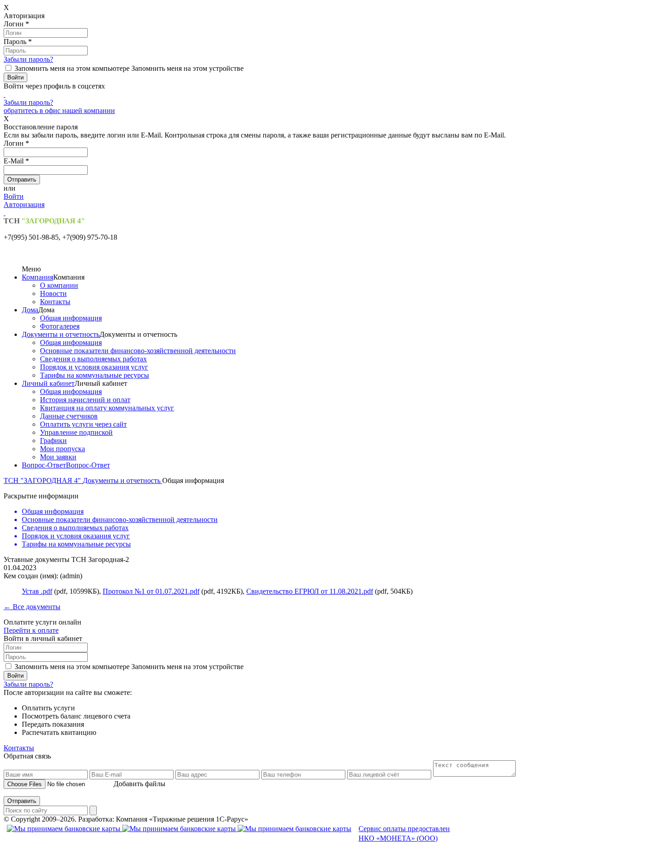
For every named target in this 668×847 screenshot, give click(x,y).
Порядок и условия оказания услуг (94, 367)
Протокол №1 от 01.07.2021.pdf (151, 591)
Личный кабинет (48, 383)
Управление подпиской (76, 432)
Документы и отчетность (61, 334)
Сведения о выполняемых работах (93, 359)
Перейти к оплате (31, 630)
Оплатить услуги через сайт (83, 424)
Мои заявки (58, 457)
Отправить (21, 801)
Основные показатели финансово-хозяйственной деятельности (138, 351)
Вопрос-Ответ (44, 465)
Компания (37, 277)
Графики (53, 440)
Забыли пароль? (28, 59)
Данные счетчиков (69, 416)
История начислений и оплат (85, 400)
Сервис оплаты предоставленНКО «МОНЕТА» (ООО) (404, 833)
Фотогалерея (60, 326)
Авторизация (24, 204)
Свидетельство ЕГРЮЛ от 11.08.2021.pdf (309, 591)
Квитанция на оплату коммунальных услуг (107, 408)
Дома (30, 310)
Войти (14, 196)
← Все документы (32, 607)
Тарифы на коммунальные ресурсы (94, 375)
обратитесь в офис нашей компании (59, 110)
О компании (59, 285)
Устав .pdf (37, 591)
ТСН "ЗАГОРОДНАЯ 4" (43, 480)
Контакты (55, 301)
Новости (53, 293)
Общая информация (71, 318)
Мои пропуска (62, 449)
